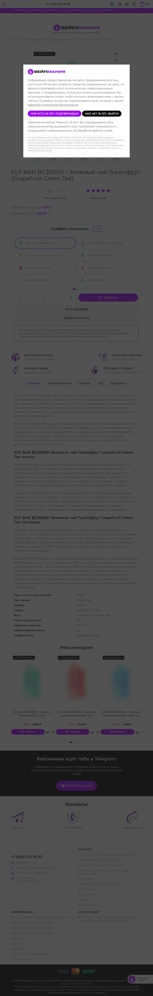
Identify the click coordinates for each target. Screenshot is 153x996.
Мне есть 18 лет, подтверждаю (55, 113)
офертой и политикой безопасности (53, 105)
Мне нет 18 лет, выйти (102, 113)
